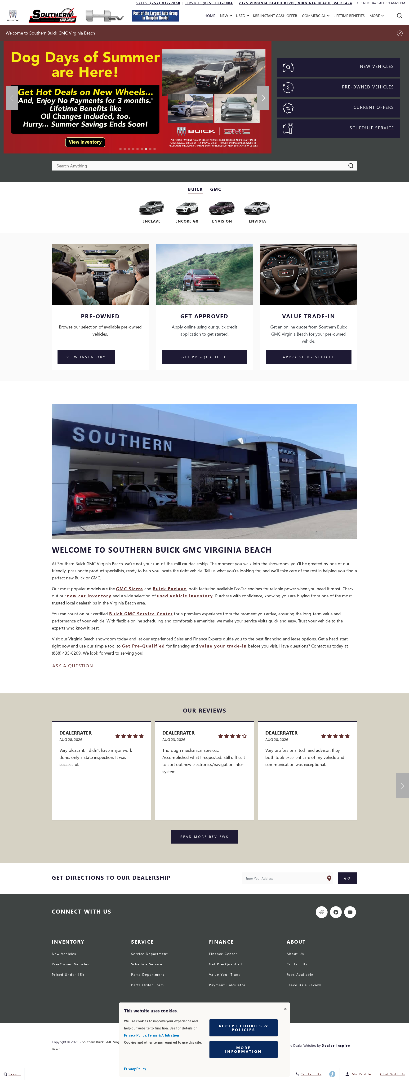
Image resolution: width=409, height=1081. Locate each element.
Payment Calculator (227, 985)
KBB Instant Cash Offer (275, 15)
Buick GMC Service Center (141, 614)
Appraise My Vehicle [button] (308, 357)
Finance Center (223, 954)
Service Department (149, 954)
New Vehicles (64, 954)
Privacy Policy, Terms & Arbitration (151, 1035)
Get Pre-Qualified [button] (204, 357)
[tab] (195, 189)
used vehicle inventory (185, 596)
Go (347, 878)
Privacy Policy (135, 1069)
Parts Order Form (147, 985)
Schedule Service (146, 964)
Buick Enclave (170, 588)
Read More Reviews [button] (204, 836)
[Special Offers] (137, 97)
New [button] (225, 16)
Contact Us (297, 964)
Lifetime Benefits (349, 15)
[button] (399, 15)
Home (209, 15)
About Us (295, 954)
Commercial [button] (314, 16)
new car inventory (89, 596)
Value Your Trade (225, 975)
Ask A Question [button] (72, 665)
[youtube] (350, 912)
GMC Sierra (129, 588)
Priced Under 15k (68, 975)
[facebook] (336, 912)
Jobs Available (300, 975)
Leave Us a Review (304, 985)
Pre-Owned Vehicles (70, 964)
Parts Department (147, 975)
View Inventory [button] (86, 357)
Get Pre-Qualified (143, 646)
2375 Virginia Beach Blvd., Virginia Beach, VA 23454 (295, 3)
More (374, 16)
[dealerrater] (322, 912)
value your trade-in (223, 646)
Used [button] (241, 16)
